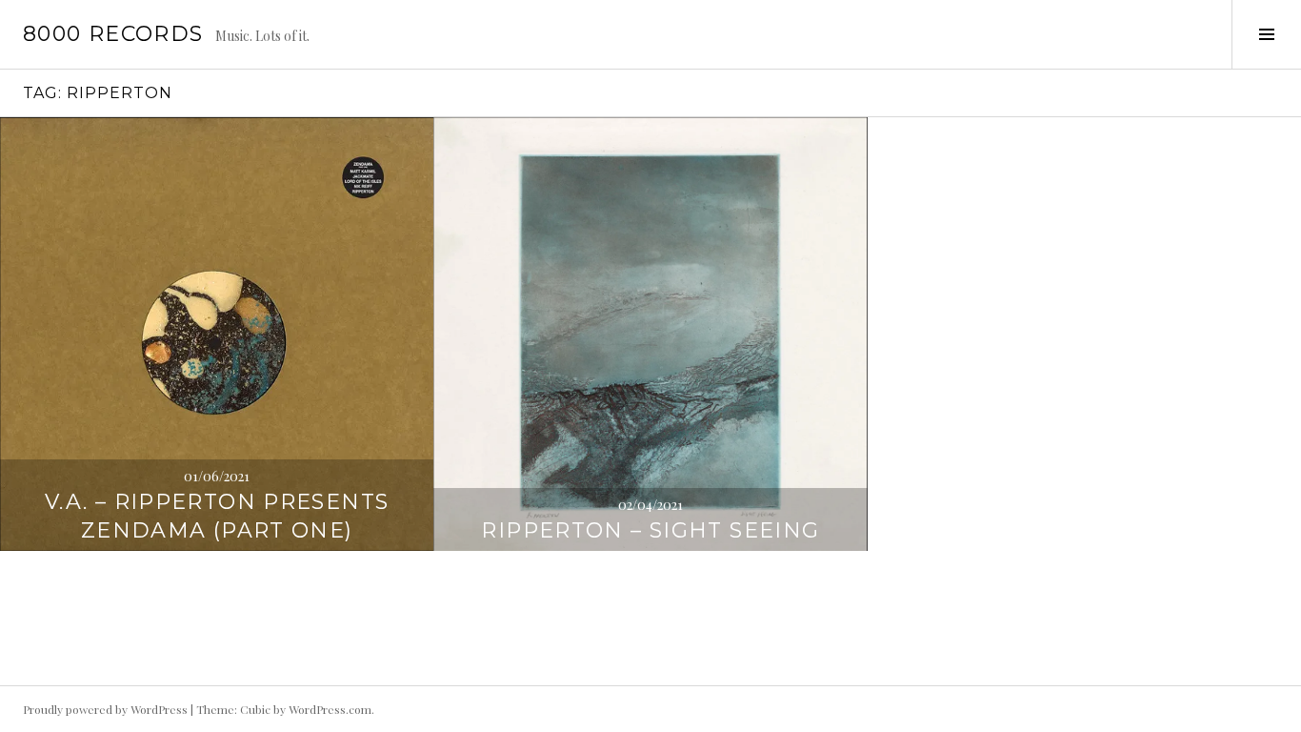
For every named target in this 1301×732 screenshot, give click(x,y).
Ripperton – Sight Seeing (650, 530)
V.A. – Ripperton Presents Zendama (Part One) (217, 516)
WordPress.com (330, 709)
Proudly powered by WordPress (105, 709)
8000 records (113, 34)
